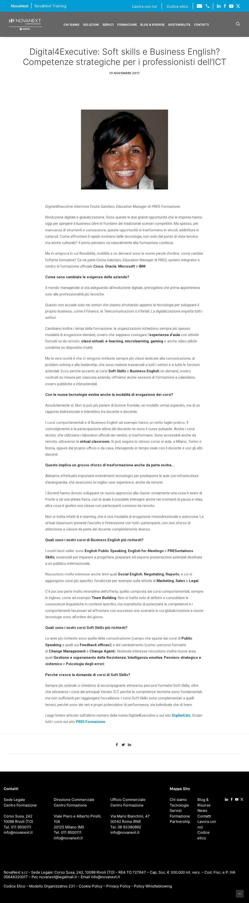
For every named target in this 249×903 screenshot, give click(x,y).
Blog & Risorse (152, 24)
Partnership (180, 821)
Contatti (201, 24)
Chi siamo (71, 24)
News (202, 810)
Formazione (127, 24)
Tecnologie (179, 805)
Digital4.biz (181, 715)
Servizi (108, 24)
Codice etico (177, 6)
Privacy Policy (118, 886)
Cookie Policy (90, 886)
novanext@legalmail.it (58, 877)
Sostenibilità (179, 24)
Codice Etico (14, 886)
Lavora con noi (145, 6)
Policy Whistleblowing (153, 886)
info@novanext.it (105, 877)
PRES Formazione (90, 722)
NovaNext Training (50, 6)
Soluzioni (91, 24)
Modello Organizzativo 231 (52, 886)
